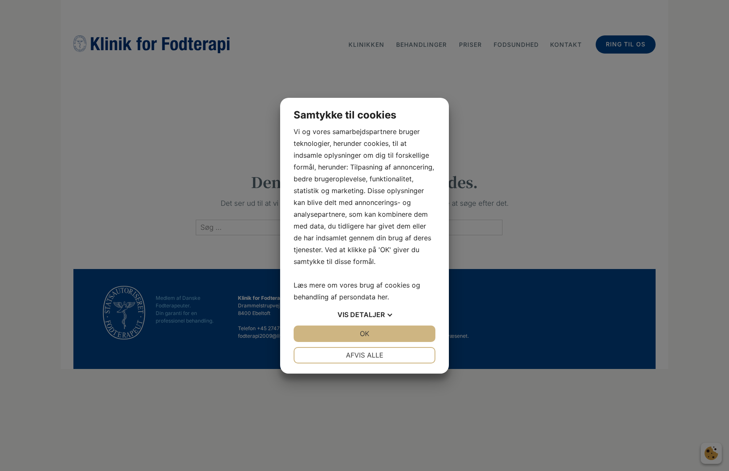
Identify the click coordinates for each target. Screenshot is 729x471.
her (382, 297)
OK (364, 333)
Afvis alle (364, 355)
